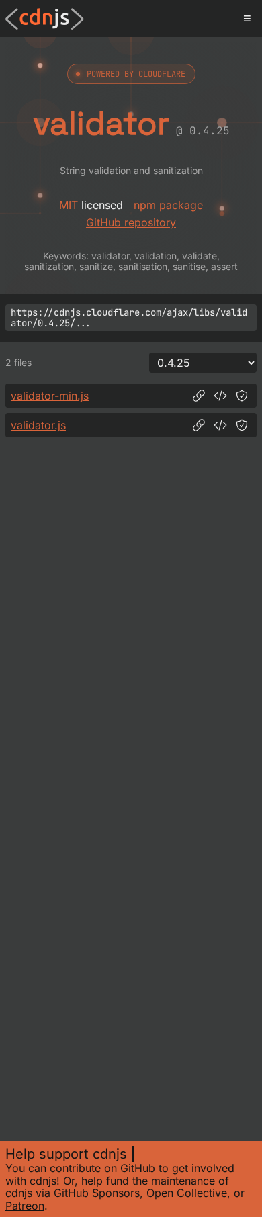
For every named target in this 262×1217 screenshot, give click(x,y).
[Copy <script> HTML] (220, 395)
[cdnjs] (44, 19)
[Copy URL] (198, 395)
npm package (168, 205)
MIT (68, 205)
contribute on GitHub (102, 1168)
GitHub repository (131, 222)
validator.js (38, 425)
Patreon (24, 1205)
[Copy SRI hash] (241, 395)
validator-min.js (50, 396)
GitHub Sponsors (97, 1193)
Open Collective (186, 1193)
